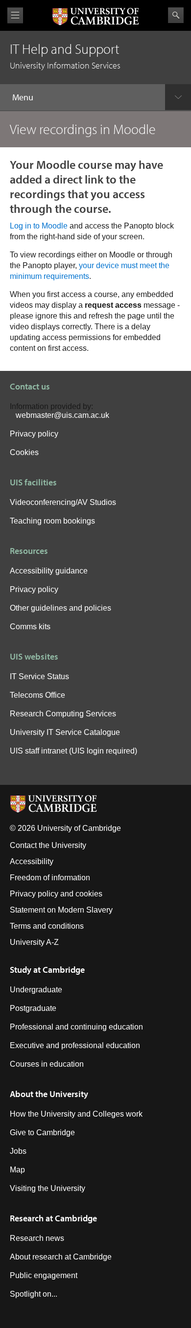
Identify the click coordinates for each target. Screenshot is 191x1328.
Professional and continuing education (76, 1027)
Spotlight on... (33, 1294)
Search (176, 15)
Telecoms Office (37, 695)
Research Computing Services (63, 714)
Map (17, 1170)
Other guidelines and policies (60, 608)
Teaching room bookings (52, 521)
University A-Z (34, 942)
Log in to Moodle (39, 226)
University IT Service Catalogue (65, 732)
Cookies (24, 452)
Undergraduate (36, 989)
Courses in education (47, 1064)
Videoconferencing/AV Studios (63, 502)
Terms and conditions (47, 926)
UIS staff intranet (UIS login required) (73, 751)
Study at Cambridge (47, 969)
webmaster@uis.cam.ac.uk (62, 415)
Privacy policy (34, 434)
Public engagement (43, 1275)
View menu (15, 15)
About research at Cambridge (61, 1257)
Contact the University (48, 845)
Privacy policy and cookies (56, 894)
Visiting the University (47, 1188)
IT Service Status (39, 676)
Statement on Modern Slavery (61, 910)
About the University (49, 1093)
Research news (37, 1238)
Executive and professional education (75, 1045)
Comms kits (30, 626)
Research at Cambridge (53, 1218)
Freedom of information (50, 877)
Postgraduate (33, 1008)
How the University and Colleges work (76, 1114)
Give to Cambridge (42, 1132)
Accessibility (31, 861)
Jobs (18, 1151)
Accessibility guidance (49, 571)
